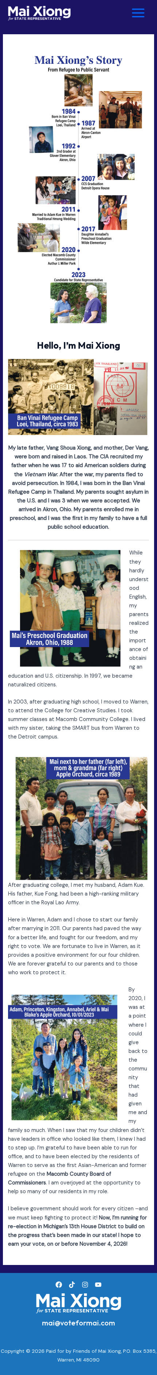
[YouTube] (98, 1284)
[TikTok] (72, 1284)
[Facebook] (58, 1284)
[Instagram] (85, 1284)
